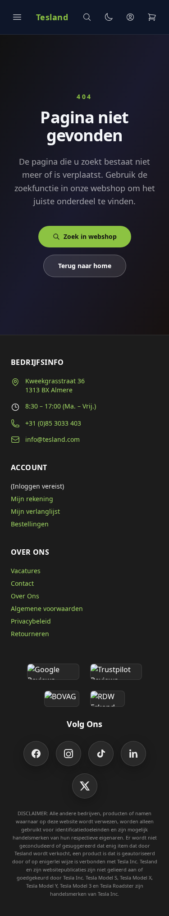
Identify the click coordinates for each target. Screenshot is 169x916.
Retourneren (30, 633)
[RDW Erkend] (107, 699)
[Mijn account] (130, 17)
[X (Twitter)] (84, 786)
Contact (22, 583)
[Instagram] (68, 753)
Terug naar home (84, 265)
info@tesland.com (52, 439)
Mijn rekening (32, 498)
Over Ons (25, 596)
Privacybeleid (31, 621)
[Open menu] (17, 17)
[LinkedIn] (133, 753)
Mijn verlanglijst (35, 511)
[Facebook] (36, 753)
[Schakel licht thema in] (109, 17)
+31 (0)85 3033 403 (53, 423)
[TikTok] (101, 753)
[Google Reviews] (53, 672)
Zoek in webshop (90, 236)
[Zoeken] (87, 17)
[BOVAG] (61, 699)
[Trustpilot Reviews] (116, 672)
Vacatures (26, 570)
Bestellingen (30, 524)
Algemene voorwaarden (47, 608)
